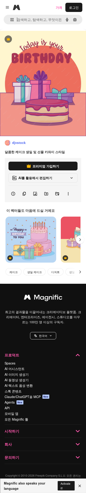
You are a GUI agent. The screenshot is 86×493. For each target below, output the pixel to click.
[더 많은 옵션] (68, 193)
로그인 (74, 7)
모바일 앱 (11, 413)
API (7, 408)
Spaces (10, 363)
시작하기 (12, 431)
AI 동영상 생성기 (17, 380)
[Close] (79, 486)
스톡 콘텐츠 (13, 391)
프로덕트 (12, 355)
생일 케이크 (34, 272)
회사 (8, 444)
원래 (26, 39)
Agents (13, 402)
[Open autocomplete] (10, 19)
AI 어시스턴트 (15, 368)
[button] (43, 335)
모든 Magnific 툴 (16, 419)
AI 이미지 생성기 (17, 374)
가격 (59, 7)
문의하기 (12, 457)
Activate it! (65, 486)
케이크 (13, 272)
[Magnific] (43, 298)
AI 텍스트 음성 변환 (19, 385)
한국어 (43, 336)
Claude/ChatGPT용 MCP (26, 396)
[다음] (80, 240)
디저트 (55, 272)
